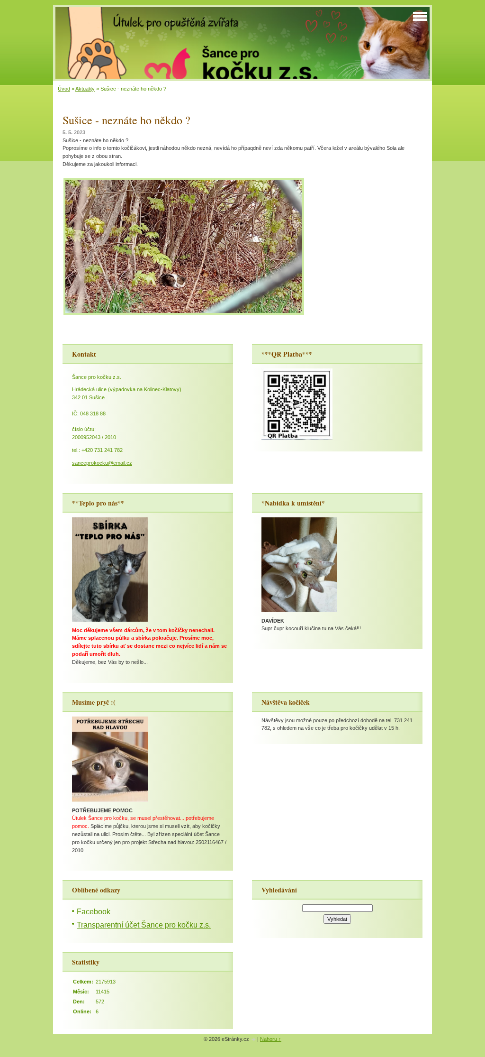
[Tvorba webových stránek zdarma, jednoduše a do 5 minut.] (254, 1040)
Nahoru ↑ (270, 1039)
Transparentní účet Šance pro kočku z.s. (144, 925)
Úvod (64, 89)
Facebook (93, 912)
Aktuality (85, 89)
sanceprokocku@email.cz (102, 463)
